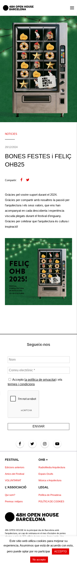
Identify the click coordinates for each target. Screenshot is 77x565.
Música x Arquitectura (49, 480)
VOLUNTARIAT (13, 480)
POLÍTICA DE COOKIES (51, 501)
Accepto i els (35, 382)
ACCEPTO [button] (60, 551)
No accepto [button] (39, 559)
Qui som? (10, 495)
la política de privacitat (40, 379)
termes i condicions (21, 384)
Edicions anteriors (14, 467)
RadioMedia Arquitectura (51, 467)
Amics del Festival (14, 474)
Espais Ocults (45, 474)
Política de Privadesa (49, 495)
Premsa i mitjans (14, 501)
